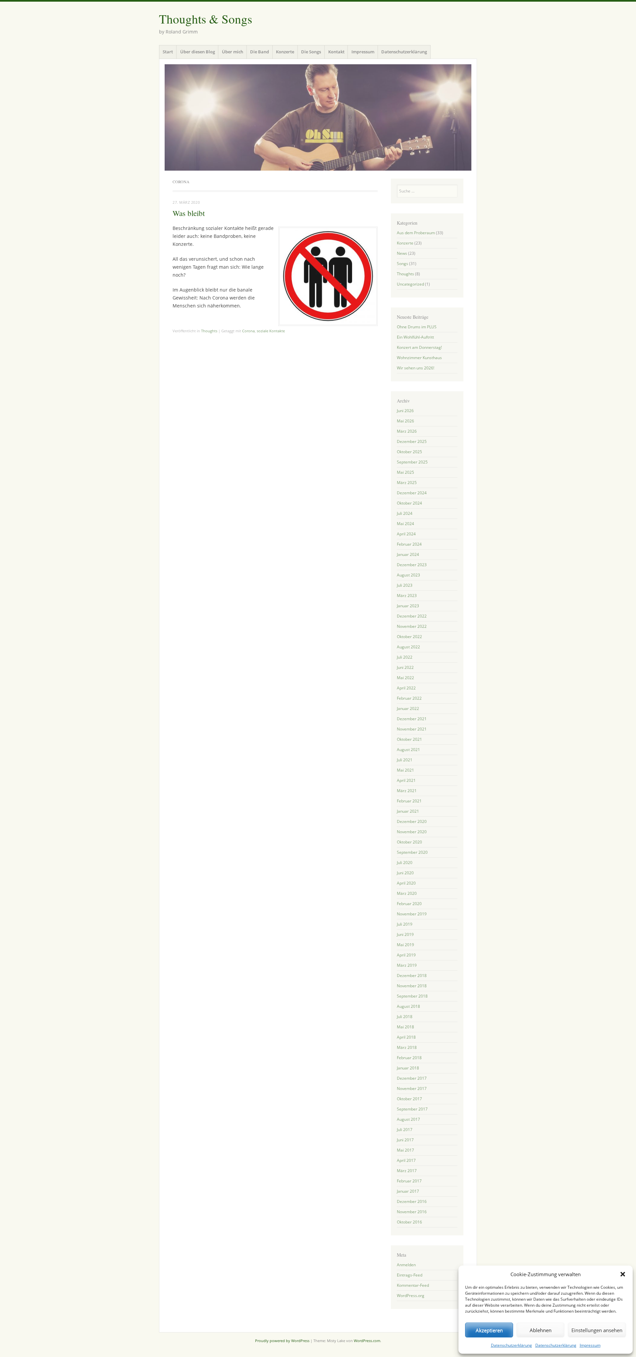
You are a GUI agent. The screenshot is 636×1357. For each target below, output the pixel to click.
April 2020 (406, 883)
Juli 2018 (404, 1016)
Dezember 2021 (412, 719)
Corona (248, 330)
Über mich (232, 52)
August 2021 (408, 749)
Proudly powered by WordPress (282, 1340)
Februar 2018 (409, 1057)
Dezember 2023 (412, 565)
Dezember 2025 (412, 441)
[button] (622, 1274)
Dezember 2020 (412, 821)
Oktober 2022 (409, 636)
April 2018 (406, 1037)
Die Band (259, 52)
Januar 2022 (408, 708)
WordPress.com (367, 1340)
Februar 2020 (409, 903)
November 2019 (412, 914)
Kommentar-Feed (413, 1285)
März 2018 (407, 1047)
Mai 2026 (405, 421)
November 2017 (412, 1088)
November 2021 (412, 729)
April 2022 (406, 688)
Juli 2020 (404, 862)
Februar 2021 (409, 801)
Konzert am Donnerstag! (419, 347)
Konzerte (285, 52)
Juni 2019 (405, 934)
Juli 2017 (404, 1129)
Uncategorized (410, 284)
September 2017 (412, 1109)
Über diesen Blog (197, 52)
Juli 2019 (404, 924)
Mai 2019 (405, 945)
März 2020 (407, 893)
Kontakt (336, 52)
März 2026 (407, 431)
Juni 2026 (405, 410)
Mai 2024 (405, 523)
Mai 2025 (405, 472)
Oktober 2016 (409, 1222)
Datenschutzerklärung (511, 1345)
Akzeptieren (489, 1330)
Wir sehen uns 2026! (415, 368)
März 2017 (407, 1170)
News (402, 253)
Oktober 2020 (409, 842)
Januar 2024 (408, 554)
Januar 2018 (408, 1068)
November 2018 (412, 986)
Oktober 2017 (409, 1099)
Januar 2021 (408, 811)
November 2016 (412, 1212)
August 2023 (408, 575)
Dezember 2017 (412, 1078)
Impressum (590, 1345)
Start (168, 52)
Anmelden (406, 1265)
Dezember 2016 (412, 1201)
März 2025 (407, 482)
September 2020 (412, 852)
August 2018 (408, 1006)
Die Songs (311, 52)
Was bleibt (189, 213)
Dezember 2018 (412, 975)
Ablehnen (541, 1330)
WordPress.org (410, 1295)
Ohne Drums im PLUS (417, 327)
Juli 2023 (404, 585)
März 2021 (407, 790)
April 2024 (406, 534)
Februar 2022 (409, 698)
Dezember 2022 (412, 616)
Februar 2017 (409, 1181)
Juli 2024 (404, 513)
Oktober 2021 (409, 739)
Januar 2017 (408, 1191)
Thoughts (209, 330)
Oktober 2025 (409, 452)
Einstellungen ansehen (596, 1330)
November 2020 (412, 832)
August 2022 (408, 647)
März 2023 (407, 595)
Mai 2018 (405, 1027)
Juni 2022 (405, 667)
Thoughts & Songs (205, 19)
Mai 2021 (405, 770)
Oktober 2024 (409, 503)
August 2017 (408, 1119)
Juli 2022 (404, 657)
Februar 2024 (409, 544)
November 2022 (412, 626)
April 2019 (406, 955)
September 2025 (412, 462)
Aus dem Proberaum (416, 233)
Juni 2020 (405, 873)
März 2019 (407, 965)
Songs (402, 263)
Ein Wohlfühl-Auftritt (415, 337)
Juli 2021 (404, 760)
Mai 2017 (405, 1150)
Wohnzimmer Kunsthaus (419, 357)
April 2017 (406, 1160)
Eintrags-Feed (409, 1275)
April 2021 (406, 780)
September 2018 (412, 996)
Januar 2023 (408, 606)
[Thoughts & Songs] (318, 117)
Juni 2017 (405, 1140)
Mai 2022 (405, 677)
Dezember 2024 (412, 493)
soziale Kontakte (271, 330)
